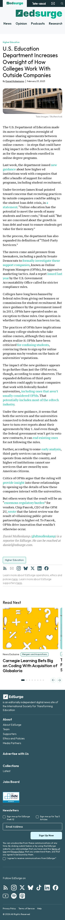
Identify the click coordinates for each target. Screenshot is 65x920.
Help (39, 908)
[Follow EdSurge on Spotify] (14, 896)
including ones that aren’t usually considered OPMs (31, 393)
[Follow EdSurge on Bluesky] (30, 887)
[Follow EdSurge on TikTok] (39, 887)
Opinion (21, 23)
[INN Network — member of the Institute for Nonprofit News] (11, 797)
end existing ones (45, 438)
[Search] (62, 3)
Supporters (9, 734)
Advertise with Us (16, 754)
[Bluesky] (26, 568)
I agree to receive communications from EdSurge (31, 858)
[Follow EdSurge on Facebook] (55, 887)
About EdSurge (12, 724)
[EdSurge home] (15, 3)
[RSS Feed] (5, 568)
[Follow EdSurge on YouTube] (5, 896)
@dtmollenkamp (43, 536)
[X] (33, 568)
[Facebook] (46, 568)
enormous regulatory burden (24, 503)
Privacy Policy (17, 851)
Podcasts (38, 23)
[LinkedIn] (39, 568)
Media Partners (12, 743)
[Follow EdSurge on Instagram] (14, 887)
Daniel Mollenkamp (15, 81)
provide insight (13, 482)
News (7, 23)
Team (6, 729)
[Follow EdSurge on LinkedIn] (47, 887)
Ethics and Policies (14, 738)
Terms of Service (26, 908)
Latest (6, 771)
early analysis (51, 449)
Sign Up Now (46, 835)
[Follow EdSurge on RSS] (5, 887)
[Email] (12, 568)
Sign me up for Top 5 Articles (50, 818)
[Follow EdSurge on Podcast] (22, 896)
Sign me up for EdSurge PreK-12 (18, 818)
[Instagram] (19, 568)
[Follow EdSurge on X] (22, 887)
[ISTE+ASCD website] (39, 3)
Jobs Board (11, 782)
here (15, 579)
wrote (12, 511)
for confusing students (33, 345)
